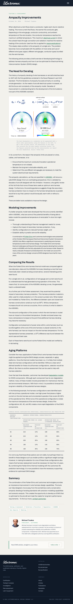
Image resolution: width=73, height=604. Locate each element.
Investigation (7, 585)
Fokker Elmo (28, 236)
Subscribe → (55, 545)
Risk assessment (8, 588)
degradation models (56, 375)
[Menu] (68, 3)
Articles (40, 583)
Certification (6, 580)
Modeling (23, 510)
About (40, 580)
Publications (42, 585)
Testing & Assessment (16, 507)
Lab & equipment (8, 591)
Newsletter (41, 588)
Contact (40, 591)
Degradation (47, 507)
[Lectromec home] (11, 3)
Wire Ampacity (14, 510)
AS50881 (48, 177)
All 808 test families (44, 564)
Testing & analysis (8, 583)
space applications (53, 43)
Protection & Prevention (33, 507)
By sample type (43, 567)
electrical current (50, 38)
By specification (43, 570)
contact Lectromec (39, 499)
